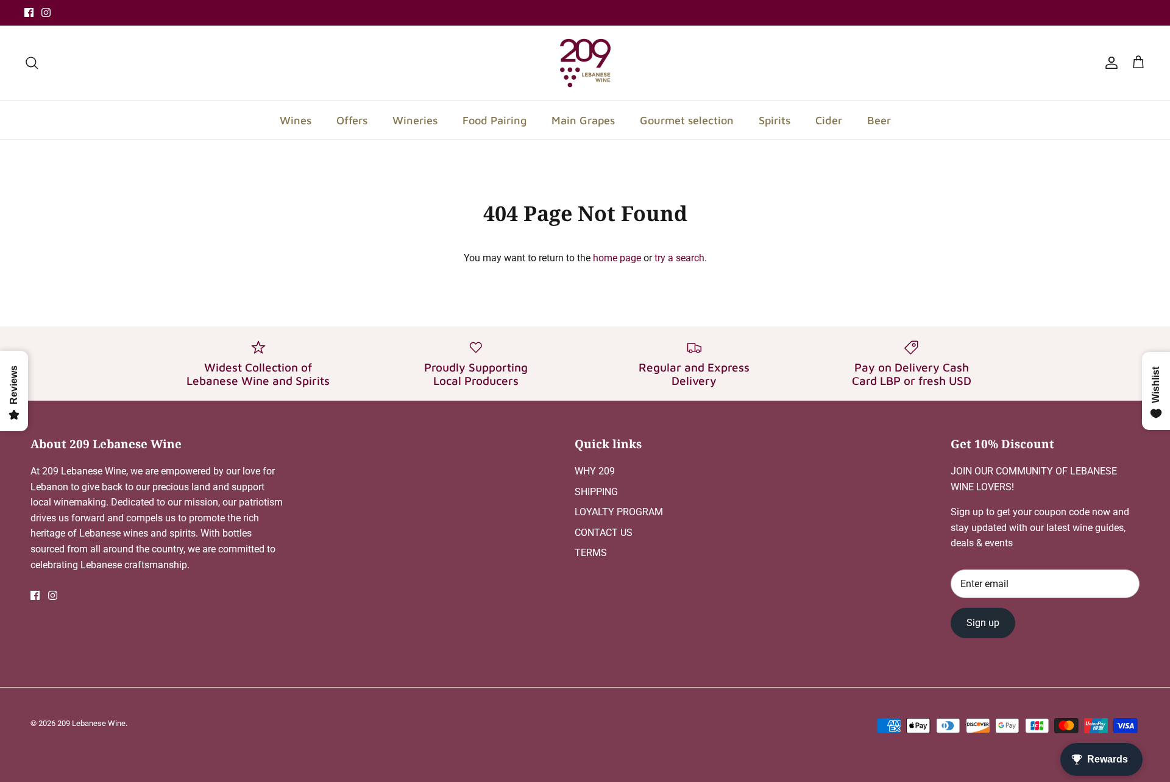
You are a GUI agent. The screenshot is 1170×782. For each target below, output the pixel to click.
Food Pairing (494, 120)
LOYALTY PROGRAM (619, 512)
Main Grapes (583, 120)
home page (617, 258)
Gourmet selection (687, 120)
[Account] (1109, 62)
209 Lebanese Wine (91, 723)
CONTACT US (604, 532)
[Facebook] (29, 12)
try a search (679, 258)
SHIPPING (596, 492)
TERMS (591, 552)
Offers (351, 120)
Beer (879, 120)
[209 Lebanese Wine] (585, 63)
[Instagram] (46, 12)
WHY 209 (595, 471)
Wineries (415, 120)
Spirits (774, 120)
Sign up (982, 623)
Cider (828, 120)
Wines (295, 120)
